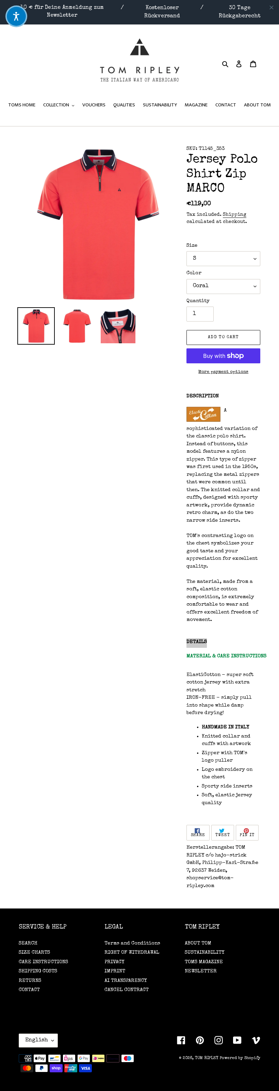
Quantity (198, 301)
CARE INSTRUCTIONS (43, 962)
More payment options (223, 372)
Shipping (234, 214)
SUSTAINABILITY (204, 952)
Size (191, 245)
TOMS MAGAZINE (204, 962)
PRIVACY (114, 962)
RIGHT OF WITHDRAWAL (131, 952)
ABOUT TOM (198, 943)
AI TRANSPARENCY (125, 980)
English (36, 1040)
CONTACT (29, 989)
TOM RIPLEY (206, 1058)
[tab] (196, 643)
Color (193, 273)
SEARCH (28, 943)
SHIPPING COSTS (38, 971)
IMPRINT (114, 971)
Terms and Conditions (132, 943)
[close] (271, 7)
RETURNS (30, 980)
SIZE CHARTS (34, 952)
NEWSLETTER (201, 971)
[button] (16, 16)
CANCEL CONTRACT (126, 989)
